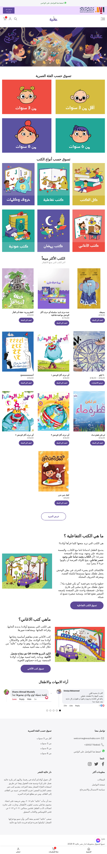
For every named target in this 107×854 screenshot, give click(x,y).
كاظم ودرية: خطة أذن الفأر (23, 312)
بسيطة (102, 312)
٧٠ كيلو (102, 375)
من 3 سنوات (45, 743)
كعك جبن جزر (63, 495)
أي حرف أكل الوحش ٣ (60, 435)
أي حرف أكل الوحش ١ (60, 375)
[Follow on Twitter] (96, 763)
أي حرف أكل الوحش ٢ (24, 435)
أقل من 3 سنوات (44, 738)
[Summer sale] (53, 46)
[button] (98, 841)
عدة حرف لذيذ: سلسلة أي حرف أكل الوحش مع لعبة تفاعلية (54, 313)
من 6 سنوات (45, 748)
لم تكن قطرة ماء (98, 435)
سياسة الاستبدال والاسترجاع (92, 789)
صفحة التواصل (98, 784)
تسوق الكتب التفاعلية (87, 605)
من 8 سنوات (45, 753)
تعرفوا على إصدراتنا (8, 10)
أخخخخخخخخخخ (27, 375)
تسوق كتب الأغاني (35, 668)
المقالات (101, 779)
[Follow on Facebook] (103, 763)
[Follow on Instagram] (90, 763)
